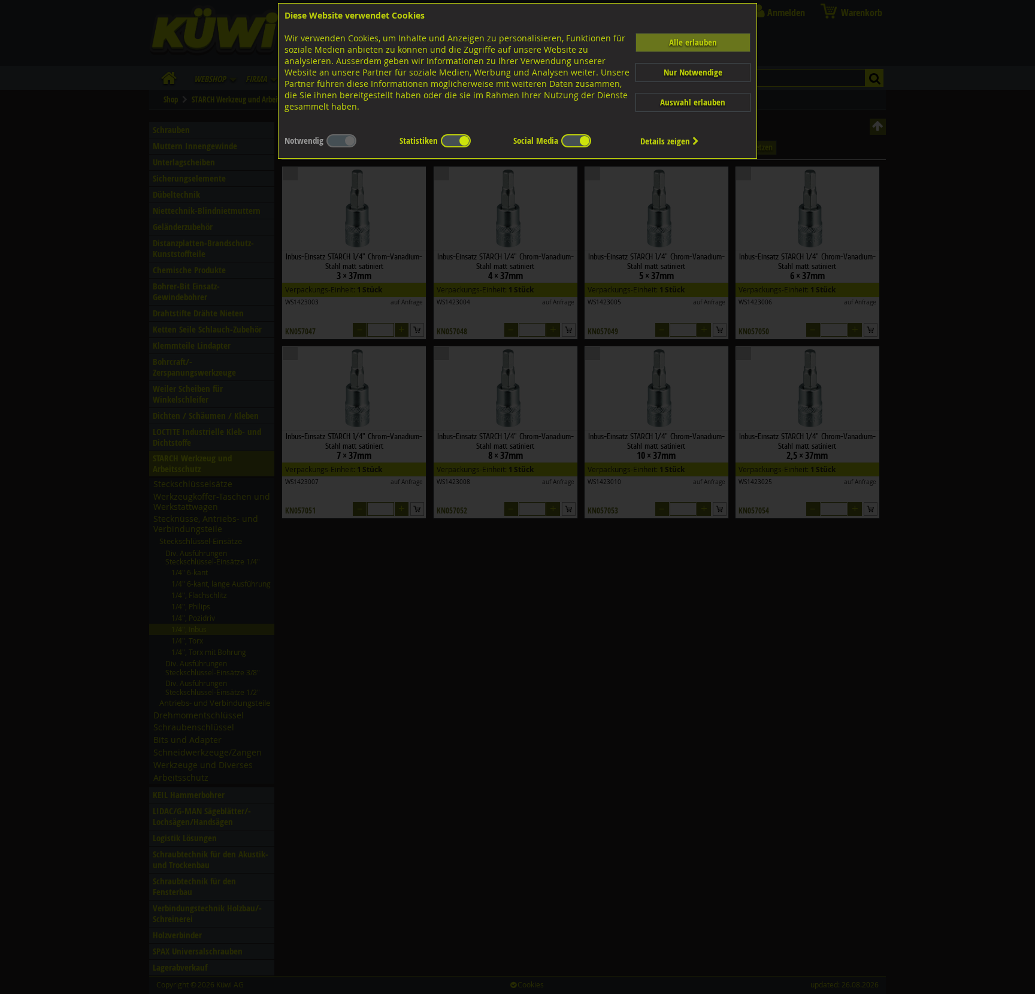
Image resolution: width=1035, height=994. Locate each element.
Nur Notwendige (693, 72)
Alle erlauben (693, 42)
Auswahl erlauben (692, 102)
